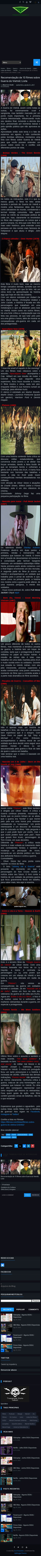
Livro (21, 1417)
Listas (35, 68)
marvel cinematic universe (17, 1420)
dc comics (13, 1417)
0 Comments (5, 87)
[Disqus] (20, 1225)
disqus (27, 1195)
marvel (27, 1414)
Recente (7, 1310)
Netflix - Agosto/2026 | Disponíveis (25, 1535)
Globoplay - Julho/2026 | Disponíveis (26, 1438)
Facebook (35, 1111)
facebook (35, 1195)
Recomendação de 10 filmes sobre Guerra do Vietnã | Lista (20, 1178)
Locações (5, 1424)
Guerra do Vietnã (25, 68)
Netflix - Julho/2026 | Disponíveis (25, 1448)
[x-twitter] (23, 2)
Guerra (15, 68)
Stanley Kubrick (32, 547)
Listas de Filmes (6, 70)
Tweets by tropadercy (9, 1364)
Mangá (20, 1414)
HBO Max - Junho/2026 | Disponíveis (26, 1468)
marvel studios (30, 1424)
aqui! (17, 593)
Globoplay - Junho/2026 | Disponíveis (26, 1458)
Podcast (11, 1414)
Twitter (15, 1114)
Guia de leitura (17, 1424)
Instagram (5, 1114)
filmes (9, 68)
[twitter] (18, 1547)
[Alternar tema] (37, 2)
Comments (34, 1310)
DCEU (4, 1420)
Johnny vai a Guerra (23, 866)
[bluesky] (30, 2)
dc (34, 1414)
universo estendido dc (20, 1427)
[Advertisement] (20, 37)
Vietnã (15, 70)
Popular (20, 1310)
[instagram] (22, 1547)
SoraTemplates (19, 1551)
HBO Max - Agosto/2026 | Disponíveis (26, 1325)
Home (3, 68)
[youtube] (27, 2)
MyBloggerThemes (20, 1553)
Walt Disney (33, 1420)
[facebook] (20, 2)
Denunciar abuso (9, 1370)
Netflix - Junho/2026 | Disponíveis (25, 1478)
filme (4, 1414)
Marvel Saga (6, 1427)
